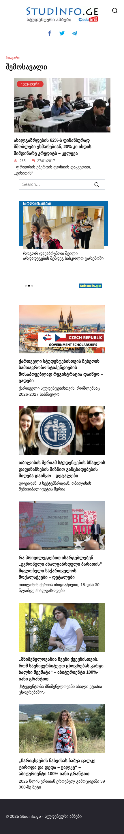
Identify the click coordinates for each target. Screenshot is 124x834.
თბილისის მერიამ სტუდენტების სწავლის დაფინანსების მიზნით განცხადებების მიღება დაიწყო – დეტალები (62, 469)
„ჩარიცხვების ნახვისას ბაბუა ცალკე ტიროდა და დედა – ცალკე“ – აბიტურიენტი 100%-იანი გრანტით (57, 767)
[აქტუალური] (62, 129)
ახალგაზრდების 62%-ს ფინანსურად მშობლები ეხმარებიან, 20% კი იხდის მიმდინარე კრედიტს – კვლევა (52, 146)
